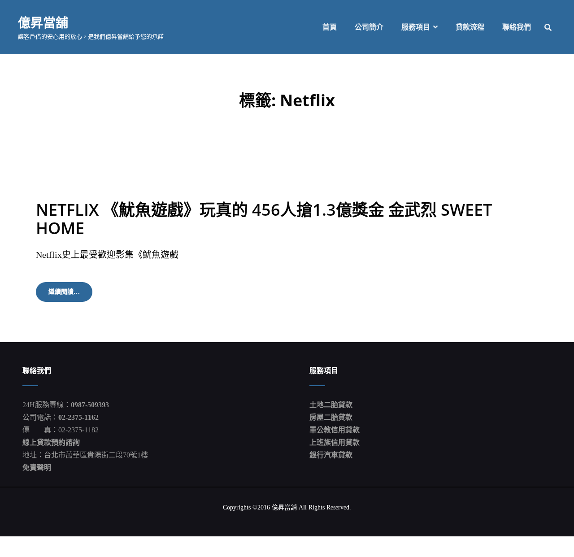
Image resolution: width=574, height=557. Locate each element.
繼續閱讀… (70, 295)
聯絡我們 (516, 27)
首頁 (329, 27)
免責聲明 (36, 467)
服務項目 (415, 27)
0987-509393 (90, 405)
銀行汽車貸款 (330, 455)
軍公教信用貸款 (334, 430)
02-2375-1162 (78, 417)
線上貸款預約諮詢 (51, 442)
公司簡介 (369, 27)
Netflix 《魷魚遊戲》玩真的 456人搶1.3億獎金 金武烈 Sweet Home (264, 219)
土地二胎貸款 (330, 405)
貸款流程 (470, 27)
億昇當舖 (43, 22)
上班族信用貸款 (334, 442)
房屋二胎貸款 (330, 417)
